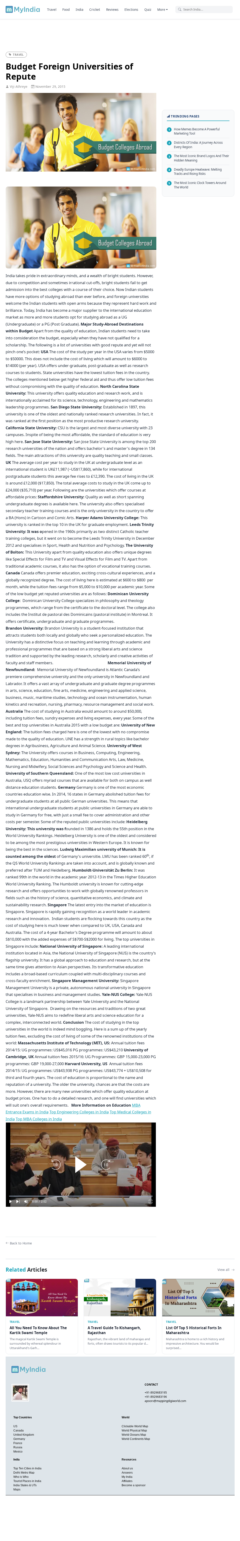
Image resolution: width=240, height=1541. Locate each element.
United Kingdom (23, 1434)
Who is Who (21, 1477)
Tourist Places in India (27, 1481)
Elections (131, 9)
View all (224, 1269)
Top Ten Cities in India (27, 1468)
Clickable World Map (135, 1426)
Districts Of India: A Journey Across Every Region (196, 144)
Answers (127, 1472)
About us (127, 1468)
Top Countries (22, 1417)
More (161, 9)
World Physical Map (134, 1430)
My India (127, 1477)
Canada (18, 1430)
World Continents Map (136, 1439)
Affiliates (127, 1481)
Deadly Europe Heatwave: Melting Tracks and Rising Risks (195, 171)
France (17, 1443)
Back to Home (21, 1243)
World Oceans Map (134, 1434)
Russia (17, 1447)
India (79, 9)
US (15, 1426)
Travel (51, 9)
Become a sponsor (134, 1485)
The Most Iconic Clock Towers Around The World (197, 185)
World (125, 1417)
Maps (16, 1489)
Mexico (17, 1451)
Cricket (94, 9)
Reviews (112, 9)
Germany (19, 1439)
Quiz (147, 9)
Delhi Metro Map (23, 1472)
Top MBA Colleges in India (39, 1119)
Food (66, 9)
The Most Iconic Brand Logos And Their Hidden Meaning (199, 158)
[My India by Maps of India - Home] (23, 9)
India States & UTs (25, 1485)
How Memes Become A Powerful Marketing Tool (194, 131)
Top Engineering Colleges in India (79, 1112)
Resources (129, 1459)
